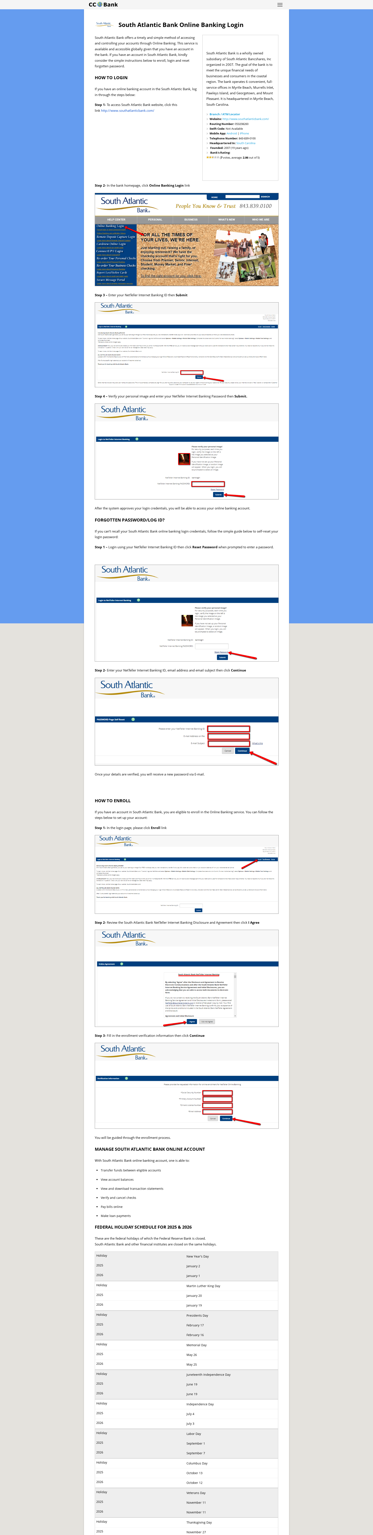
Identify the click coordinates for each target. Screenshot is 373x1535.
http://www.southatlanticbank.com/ (246, 119)
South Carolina (245, 143)
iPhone (244, 133)
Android (232, 133)
